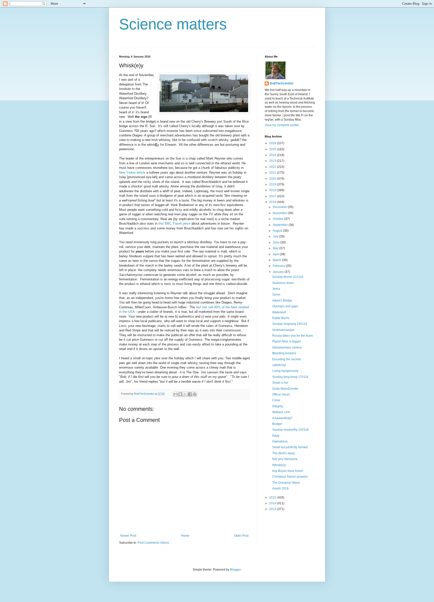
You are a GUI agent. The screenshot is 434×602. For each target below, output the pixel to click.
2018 (273, 190)
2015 (273, 497)
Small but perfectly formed (290, 447)
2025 (273, 149)
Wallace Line (281, 412)
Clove (276, 400)
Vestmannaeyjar (283, 330)
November (280, 213)
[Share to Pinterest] (194, 394)
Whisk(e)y (279, 465)
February (279, 266)
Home (185, 535)
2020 (273, 178)
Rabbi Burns (280, 318)
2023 (273, 161)
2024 (273, 155)
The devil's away (283, 453)
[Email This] (175, 394)
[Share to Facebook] (189, 394)
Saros (276, 294)
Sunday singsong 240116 (289, 324)
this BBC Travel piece (174, 223)
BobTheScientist (281, 83)
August (278, 230)
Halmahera (280, 441)
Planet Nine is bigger (286, 341)
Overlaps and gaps (285, 306)
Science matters (173, 24)
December (280, 207)
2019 (273, 184)
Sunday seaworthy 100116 (290, 429)
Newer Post (128, 535)
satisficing (279, 365)
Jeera (276, 288)
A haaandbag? (282, 418)
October (278, 219)
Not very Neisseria (284, 459)
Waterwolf (279, 312)
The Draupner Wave (286, 482)
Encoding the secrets (286, 359)
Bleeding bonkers (284, 353)
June (276, 242)
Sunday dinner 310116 (287, 277)
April (276, 254)
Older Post (241, 535)
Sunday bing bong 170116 (290, 377)
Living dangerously (285, 371)
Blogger (235, 569)
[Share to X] (185, 394)
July (276, 236)
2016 (273, 202)
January (279, 272)
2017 (273, 196)
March (277, 260)
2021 (273, 172)
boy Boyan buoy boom (287, 471)
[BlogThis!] (180, 394)
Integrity (277, 406)
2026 (273, 143)
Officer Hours (281, 394)
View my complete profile (282, 125)
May (276, 248)
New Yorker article (132, 172)
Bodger (277, 424)
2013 (273, 509)
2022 (273, 167)
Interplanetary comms (287, 347)
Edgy (275, 435)
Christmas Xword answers (290, 476)
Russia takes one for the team (292, 335)
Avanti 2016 (280, 488)
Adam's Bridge (282, 300)
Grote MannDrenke (285, 388)
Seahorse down (283, 283)
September (281, 225)
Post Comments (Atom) (153, 542)
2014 (273, 503)
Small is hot (280, 382)
